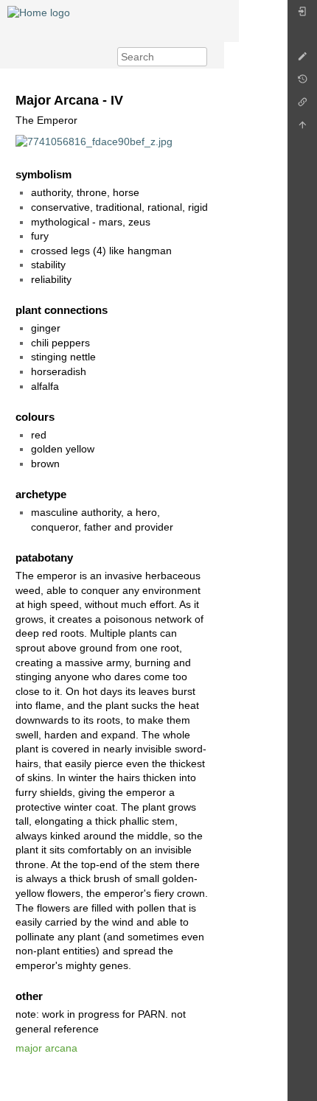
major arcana (46, 1048)
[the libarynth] (38, 12)
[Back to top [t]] (302, 128)
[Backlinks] (302, 105)
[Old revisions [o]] (302, 82)
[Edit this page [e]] (302, 60)
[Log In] (302, 15)
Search (199, 57)
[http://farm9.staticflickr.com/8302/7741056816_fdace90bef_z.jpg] (94, 141)
